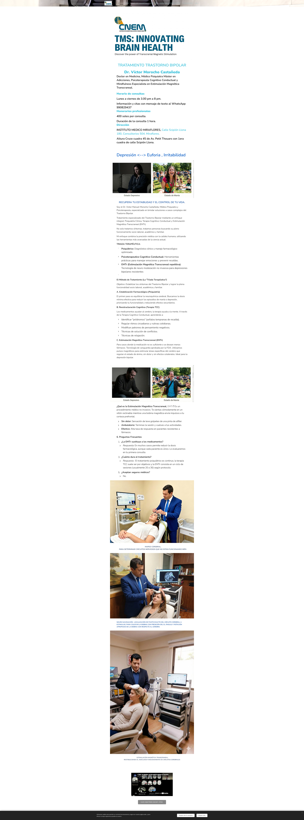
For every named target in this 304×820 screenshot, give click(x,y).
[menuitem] (127, 3)
